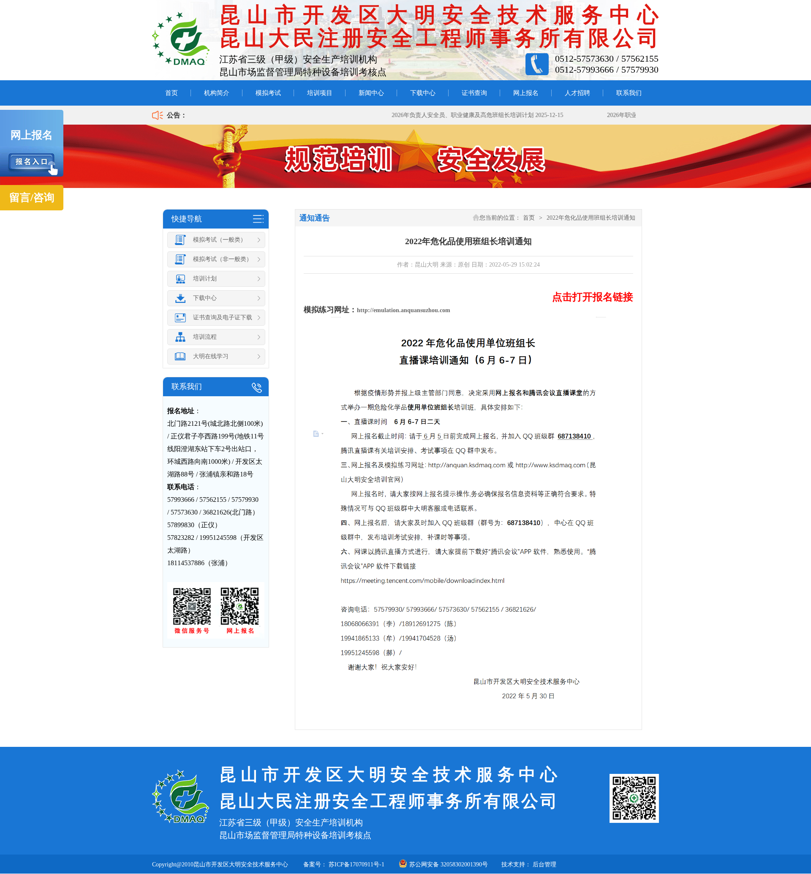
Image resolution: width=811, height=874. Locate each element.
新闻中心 (371, 93)
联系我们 (629, 93)
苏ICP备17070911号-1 (356, 864)
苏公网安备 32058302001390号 (448, 864)
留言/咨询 (31, 197)
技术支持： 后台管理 (528, 864)
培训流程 (205, 337)
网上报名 (526, 93)
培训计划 (205, 278)
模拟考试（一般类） (219, 240)
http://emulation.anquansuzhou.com (403, 310)
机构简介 (216, 93)
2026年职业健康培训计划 (627, 115)
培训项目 (319, 93)
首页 (171, 93)
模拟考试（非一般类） (222, 259)
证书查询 (474, 93)
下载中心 (422, 93)
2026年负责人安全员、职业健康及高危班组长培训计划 (450, 115)
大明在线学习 (211, 356)
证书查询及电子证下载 (222, 317)
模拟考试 (268, 93)
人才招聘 (577, 93)
